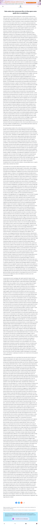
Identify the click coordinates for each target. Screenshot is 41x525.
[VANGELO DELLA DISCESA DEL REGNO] (20, 6)
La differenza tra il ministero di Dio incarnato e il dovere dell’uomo (23, 510)
